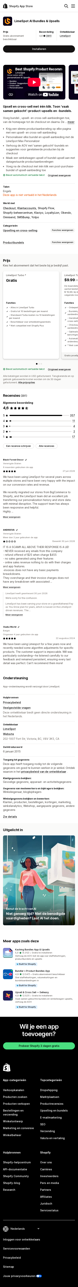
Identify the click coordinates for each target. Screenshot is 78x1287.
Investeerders (49, 1176)
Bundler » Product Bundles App (32, 971)
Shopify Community (16, 1176)
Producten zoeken (15, 1096)
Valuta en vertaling (52, 1138)
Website (8, 734)
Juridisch (46, 1203)
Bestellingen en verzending (13, 1112)
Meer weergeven (11, 517)
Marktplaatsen (49, 1096)
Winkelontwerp (13, 1121)
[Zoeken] (66, 6)
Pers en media (49, 1183)
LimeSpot (65, 35)
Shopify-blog (11, 1183)
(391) (48, 35)
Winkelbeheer (12, 1135)
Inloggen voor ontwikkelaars (21, 1239)
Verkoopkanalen (13, 1090)
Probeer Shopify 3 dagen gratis (39, 1045)
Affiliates (46, 1196)
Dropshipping (49, 1090)
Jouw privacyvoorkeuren (19, 1276)
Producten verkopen (16, 1103)
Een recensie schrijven (18, 446)
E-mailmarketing (51, 1117)
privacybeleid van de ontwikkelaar (43, 771)
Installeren (39, 48)
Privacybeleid (12, 702)
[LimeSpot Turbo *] (36, 364)
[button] (39, 957)
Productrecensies (51, 1103)
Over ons (46, 1162)
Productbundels (13, 242)
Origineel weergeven (59, 175)
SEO (42, 1124)
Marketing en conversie (18, 1128)
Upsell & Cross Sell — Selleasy (32, 992)
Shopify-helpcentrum (17, 1162)
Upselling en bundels (54, 1110)
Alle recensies (46, 446)
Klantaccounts (26, 208)
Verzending (47, 1131)
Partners (45, 1189)
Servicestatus (49, 1210)
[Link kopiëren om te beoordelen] (25, 459)
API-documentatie (15, 1169)
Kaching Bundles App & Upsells (32, 949)
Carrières (46, 1169)
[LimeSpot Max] (41, 364)
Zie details (10, 816)
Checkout (9, 208)
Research (9, 1189)
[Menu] (73, 6)
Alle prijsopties (26, 382)
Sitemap (8, 1266)
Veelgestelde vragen (16, 707)
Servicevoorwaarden (16, 1248)
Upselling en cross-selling (20, 230)
